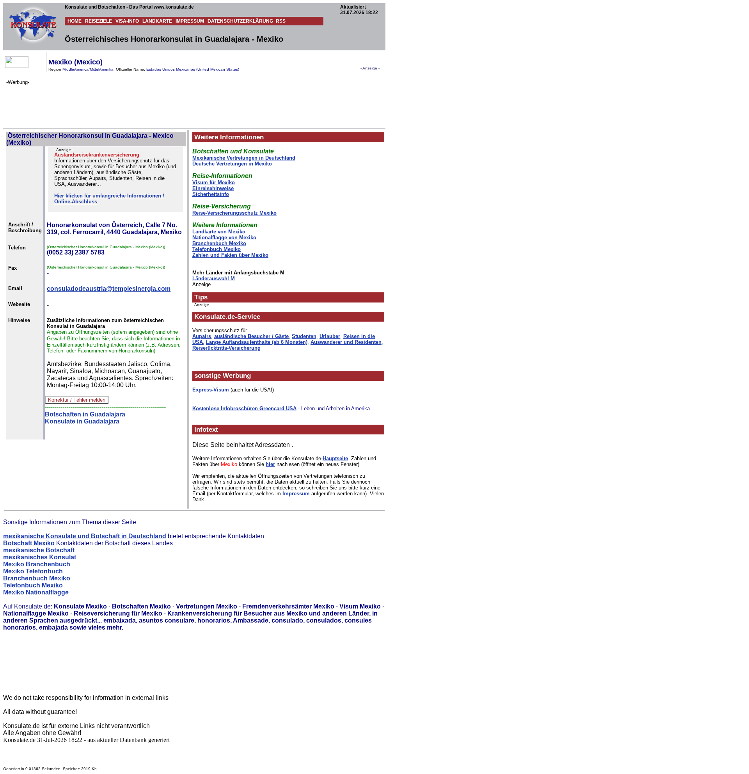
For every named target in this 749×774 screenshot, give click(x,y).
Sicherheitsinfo (210, 194)
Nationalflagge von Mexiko (224, 237)
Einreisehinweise (213, 188)
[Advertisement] (148, 102)
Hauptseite (335, 458)
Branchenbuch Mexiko (219, 243)
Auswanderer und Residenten (346, 342)
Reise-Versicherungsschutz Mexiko (234, 213)
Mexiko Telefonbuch (33, 571)
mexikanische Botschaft (39, 550)
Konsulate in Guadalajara (82, 421)
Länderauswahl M (213, 278)
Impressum (296, 493)
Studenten (304, 336)
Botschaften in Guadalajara (85, 414)
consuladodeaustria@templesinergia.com (108, 288)
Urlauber (329, 336)
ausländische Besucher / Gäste (251, 336)
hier (270, 464)
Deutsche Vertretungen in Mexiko (232, 164)
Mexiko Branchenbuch (36, 564)
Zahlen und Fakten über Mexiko (230, 255)
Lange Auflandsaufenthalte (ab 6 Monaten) (256, 342)
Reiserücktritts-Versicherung (226, 348)
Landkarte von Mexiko (218, 232)
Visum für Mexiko (213, 182)
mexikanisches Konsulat (39, 557)
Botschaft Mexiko (29, 543)
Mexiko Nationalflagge (36, 592)
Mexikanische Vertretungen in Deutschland (243, 158)
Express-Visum (210, 390)
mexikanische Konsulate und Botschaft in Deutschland (84, 536)
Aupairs (201, 336)
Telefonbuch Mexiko (216, 249)
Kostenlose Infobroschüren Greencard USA (244, 408)
